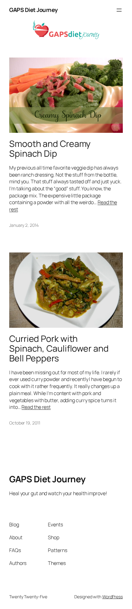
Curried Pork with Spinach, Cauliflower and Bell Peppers (59, 348)
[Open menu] (119, 10)
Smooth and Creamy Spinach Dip (50, 149)
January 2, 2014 (24, 225)
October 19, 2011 (24, 423)
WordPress (112, 597)
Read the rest (36, 407)
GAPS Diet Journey (33, 10)
